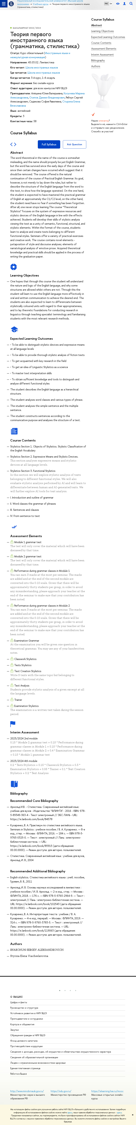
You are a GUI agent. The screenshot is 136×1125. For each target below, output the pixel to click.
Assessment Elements (103, 48)
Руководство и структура (24, 1007)
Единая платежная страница (25, 1068)
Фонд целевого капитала (23, 1040)
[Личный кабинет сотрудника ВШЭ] (124, 3)
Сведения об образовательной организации (34, 1057)
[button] (59, 990)
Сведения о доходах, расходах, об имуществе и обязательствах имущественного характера (60, 1051)
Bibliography (98, 60)
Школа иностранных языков (42, 67)
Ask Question (74, 144)
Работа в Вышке (18, 1073)
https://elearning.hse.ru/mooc (107, 1091)
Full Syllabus (49, 144)
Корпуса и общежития (22, 1024)
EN (111, 3)
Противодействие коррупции (26, 1046)
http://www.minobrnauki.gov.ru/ (27, 1091)
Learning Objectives (102, 31)
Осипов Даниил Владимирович (47, 97)
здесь (70, 1112)
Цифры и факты (18, 1002)
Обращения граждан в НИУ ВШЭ (27, 1035)
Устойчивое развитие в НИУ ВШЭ (28, 1013)
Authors (95, 66)
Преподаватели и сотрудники (26, 1018)
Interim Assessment (102, 54)
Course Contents (101, 43)
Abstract (96, 25)
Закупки (14, 1029)
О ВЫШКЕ (16, 996)
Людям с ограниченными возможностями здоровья (38, 1062)
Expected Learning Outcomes (108, 37)
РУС (106, 3)
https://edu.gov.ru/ (61, 1091)
